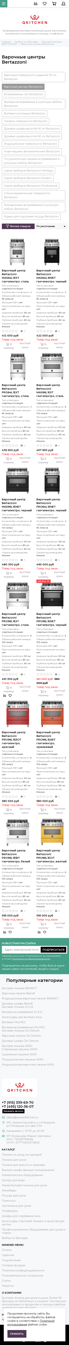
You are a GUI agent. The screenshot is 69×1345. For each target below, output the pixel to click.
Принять (17, 1334)
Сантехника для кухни (16, 1205)
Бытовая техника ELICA (17, 1007)
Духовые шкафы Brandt (17, 1003)
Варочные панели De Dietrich (21, 1035)
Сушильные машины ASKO (19, 1054)
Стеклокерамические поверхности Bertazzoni (27, 195)
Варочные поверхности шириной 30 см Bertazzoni (30, 77)
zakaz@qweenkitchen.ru (22, 1117)
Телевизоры (10, 1211)
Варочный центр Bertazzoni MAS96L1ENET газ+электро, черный (17, 505)
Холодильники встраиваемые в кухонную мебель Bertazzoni (31, 207)
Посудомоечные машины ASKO (23, 1059)
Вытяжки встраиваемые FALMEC (23, 1027)
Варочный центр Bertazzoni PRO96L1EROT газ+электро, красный (14, 740)
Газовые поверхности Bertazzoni (25, 121)
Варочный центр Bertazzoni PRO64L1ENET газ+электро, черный (51, 505)
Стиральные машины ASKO (19, 1049)
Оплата (6, 1250)
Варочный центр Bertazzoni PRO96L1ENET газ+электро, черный (51, 619)
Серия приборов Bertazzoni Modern (28, 178)
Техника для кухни (14, 1159)
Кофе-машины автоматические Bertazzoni (32, 151)
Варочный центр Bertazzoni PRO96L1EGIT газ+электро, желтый (51, 856)
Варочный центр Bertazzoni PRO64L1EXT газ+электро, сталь (15, 390)
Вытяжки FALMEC (14, 1022)
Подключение (11, 1260)
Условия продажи (13, 1265)
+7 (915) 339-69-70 (17, 1103)
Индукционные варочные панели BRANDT (30, 998)
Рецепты (8, 1285)
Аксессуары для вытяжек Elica (22, 1017)
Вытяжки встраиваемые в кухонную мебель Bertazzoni (33, 104)
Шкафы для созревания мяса (21, 1216)
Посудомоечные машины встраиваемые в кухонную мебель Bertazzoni (31, 161)
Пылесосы (8, 1200)
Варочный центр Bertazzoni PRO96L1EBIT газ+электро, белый (16, 856)
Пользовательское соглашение (22, 1275)
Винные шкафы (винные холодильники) (28, 1170)
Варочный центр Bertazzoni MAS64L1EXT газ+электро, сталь (15, 276)
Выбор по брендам (15, 1238)
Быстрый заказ (25, 345)
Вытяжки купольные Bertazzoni (24, 113)
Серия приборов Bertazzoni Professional (30, 185)
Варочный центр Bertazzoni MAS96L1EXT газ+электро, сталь (49, 390)
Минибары (9, 1190)
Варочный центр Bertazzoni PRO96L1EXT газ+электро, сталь (15, 619)
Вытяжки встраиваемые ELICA (22, 1012)
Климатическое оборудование (22, 1175)
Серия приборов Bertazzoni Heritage (28, 170)
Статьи (6, 1280)
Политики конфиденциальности (31, 958)
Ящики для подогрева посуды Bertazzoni (31, 216)
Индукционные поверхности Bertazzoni (30, 143)
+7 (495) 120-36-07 (18, 1107)
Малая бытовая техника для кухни (24, 1185)
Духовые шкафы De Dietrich (20, 1040)
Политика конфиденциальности (23, 1270)
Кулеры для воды (13, 1180)
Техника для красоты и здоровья (23, 1165)
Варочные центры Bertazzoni (23, 86)
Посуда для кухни (14, 1195)
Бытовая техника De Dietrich (21, 1030)
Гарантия (8, 1255)
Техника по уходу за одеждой (22, 1154)
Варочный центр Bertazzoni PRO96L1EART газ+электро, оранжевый (48, 740)
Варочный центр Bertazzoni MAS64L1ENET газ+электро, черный (51, 276)
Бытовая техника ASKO (17, 1046)
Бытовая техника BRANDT (19, 988)
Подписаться (53, 949)
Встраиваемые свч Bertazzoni (23, 94)
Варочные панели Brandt (18, 993)
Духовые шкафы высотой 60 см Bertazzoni (32, 136)
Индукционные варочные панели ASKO (28, 1064)
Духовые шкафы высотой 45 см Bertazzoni (32, 128)
